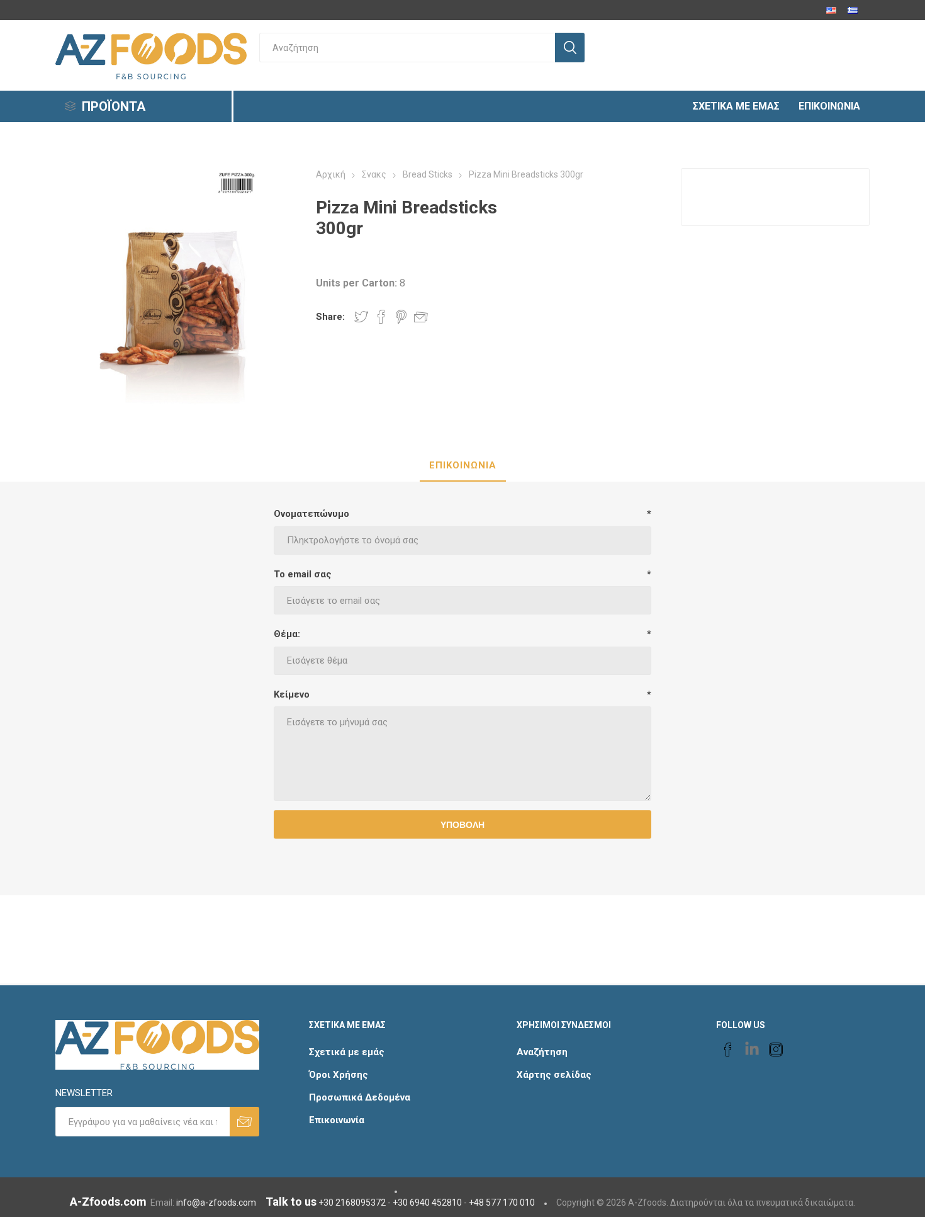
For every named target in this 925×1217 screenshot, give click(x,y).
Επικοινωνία (336, 1120)
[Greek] (853, 10)
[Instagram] (776, 1049)
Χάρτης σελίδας (554, 1074)
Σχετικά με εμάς (346, 1052)
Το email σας (303, 574)
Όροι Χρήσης (338, 1074)
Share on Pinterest (401, 317)
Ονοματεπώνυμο (311, 513)
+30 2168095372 (352, 1202)
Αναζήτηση (542, 1052)
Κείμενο (292, 694)
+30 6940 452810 (427, 1202)
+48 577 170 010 (502, 1202)
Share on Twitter (361, 317)
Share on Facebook (381, 317)
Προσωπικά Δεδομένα (359, 1097)
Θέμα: (287, 634)
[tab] (463, 466)
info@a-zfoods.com (216, 1202)
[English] (831, 10)
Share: (330, 316)
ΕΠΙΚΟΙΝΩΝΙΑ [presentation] (462, 465)
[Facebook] (728, 1049)
